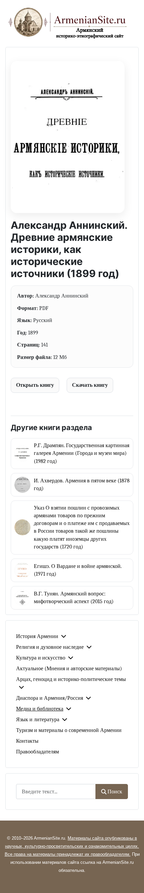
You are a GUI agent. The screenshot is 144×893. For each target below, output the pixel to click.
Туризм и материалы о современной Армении (69, 730)
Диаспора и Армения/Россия (49, 698)
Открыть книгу (35, 385)
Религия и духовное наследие (50, 647)
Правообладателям (37, 752)
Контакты (27, 741)
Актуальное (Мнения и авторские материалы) (69, 669)
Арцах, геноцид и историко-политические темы (71, 679)
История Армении (37, 636)
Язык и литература (37, 720)
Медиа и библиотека (39, 709)
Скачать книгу (90, 385)
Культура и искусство (40, 658)
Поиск (114, 792)
